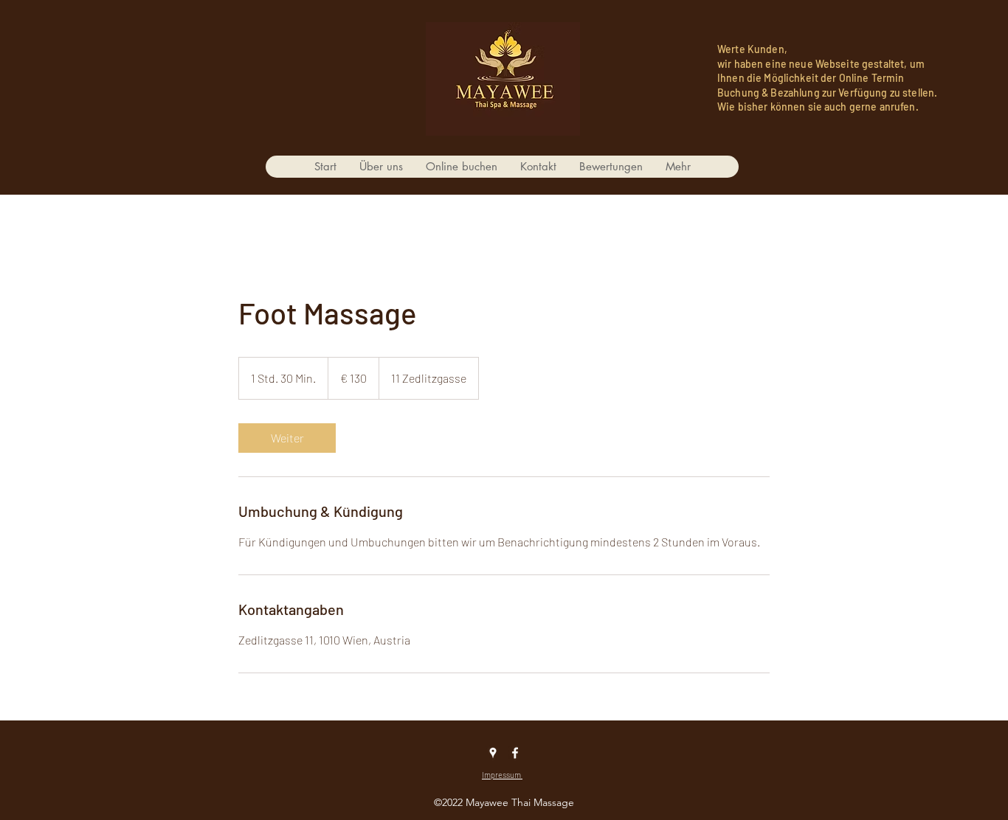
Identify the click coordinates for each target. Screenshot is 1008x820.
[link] (287, 438)
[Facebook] (515, 753)
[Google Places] (493, 753)
